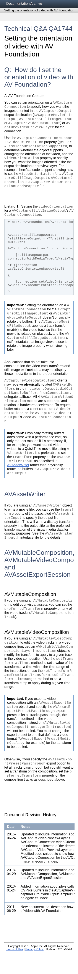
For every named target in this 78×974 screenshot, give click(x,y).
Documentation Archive (24, 3)
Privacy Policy (34, 949)
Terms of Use (14, 949)
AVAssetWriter (18, 465)
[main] (39, 481)
